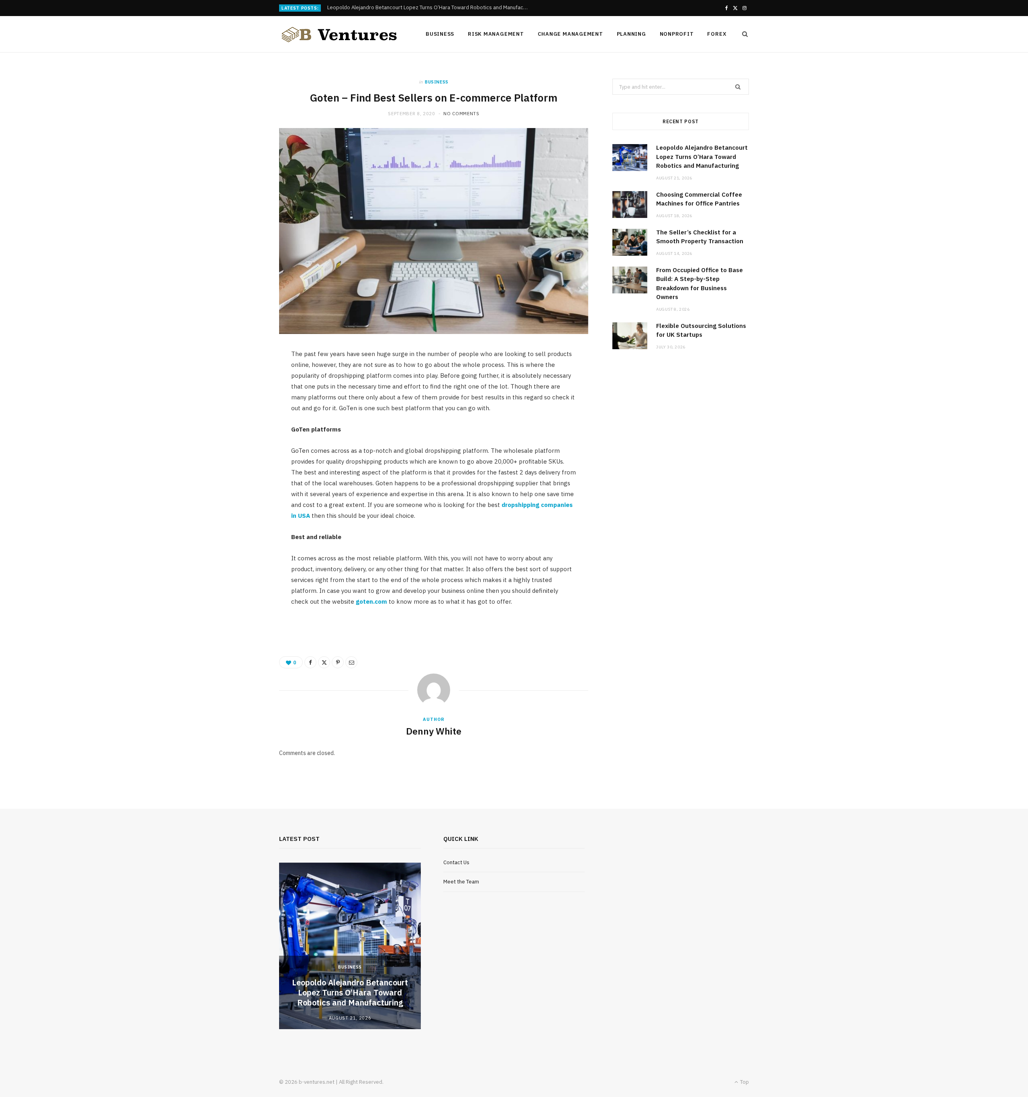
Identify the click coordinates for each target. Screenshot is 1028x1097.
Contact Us (456, 862)
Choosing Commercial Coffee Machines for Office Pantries (396, 7)
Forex (716, 34)
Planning (631, 34)
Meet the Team (461, 881)
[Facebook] (310, 662)
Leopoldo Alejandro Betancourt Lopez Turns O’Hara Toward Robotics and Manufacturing (702, 156)
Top (744, 1082)
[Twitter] (324, 662)
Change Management (570, 34)
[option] (350, 946)
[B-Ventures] (339, 34)
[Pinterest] (338, 662)
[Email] (351, 662)
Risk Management (496, 34)
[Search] (742, 34)
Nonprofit (677, 34)
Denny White (433, 731)
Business (440, 34)
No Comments (461, 113)
